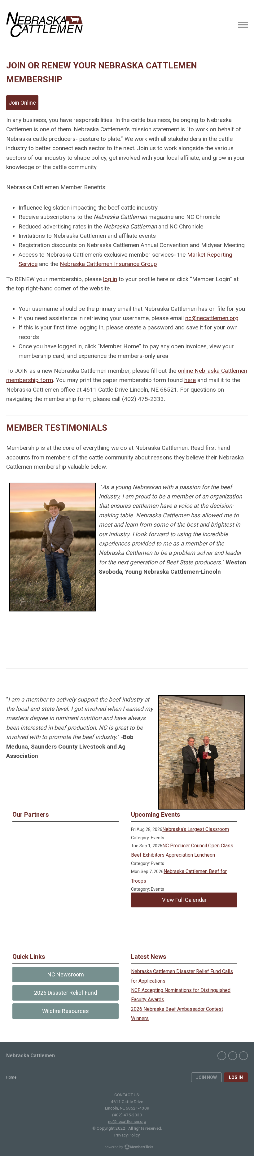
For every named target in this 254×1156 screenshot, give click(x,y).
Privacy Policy (127, 1134)
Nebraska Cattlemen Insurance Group (108, 263)
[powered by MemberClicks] (127, 1147)
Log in (236, 1077)
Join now (206, 1077)
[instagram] (243, 1055)
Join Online (22, 102)
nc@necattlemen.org (212, 318)
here (190, 380)
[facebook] (221, 1055)
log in (110, 279)
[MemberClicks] (44, 24)
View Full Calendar (184, 900)
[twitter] (232, 1055)
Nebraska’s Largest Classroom (195, 829)
